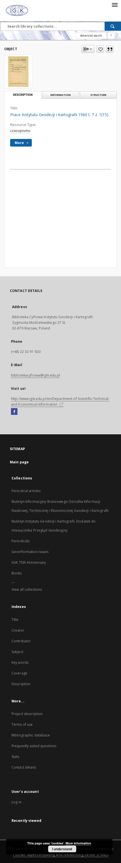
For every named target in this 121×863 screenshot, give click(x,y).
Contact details (24, 767)
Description (21, 683)
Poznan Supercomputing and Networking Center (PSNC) (60, 854)
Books (17, 573)
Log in (16, 802)
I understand (62, 848)
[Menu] (114, 4)
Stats (15, 756)
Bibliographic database (31, 735)
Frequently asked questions (34, 745)
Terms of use (22, 724)
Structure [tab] (98, 95)
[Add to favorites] (100, 49)
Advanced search (91, 35)
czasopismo (20, 130)
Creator (18, 630)
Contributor (21, 641)
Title (15, 619)
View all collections (27, 589)
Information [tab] (60, 95)
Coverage (19, 673)
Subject (17, 651)
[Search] (113, 26)
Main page (19, 462)
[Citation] (109, 49)
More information (78, 843)
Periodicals (21, 541)
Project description (27, 713)
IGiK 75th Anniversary (29, 562)
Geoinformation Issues (30, 551)
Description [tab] (23, 95)
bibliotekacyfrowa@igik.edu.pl (35, 375)
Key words (20, 662)
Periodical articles (26, 490)
